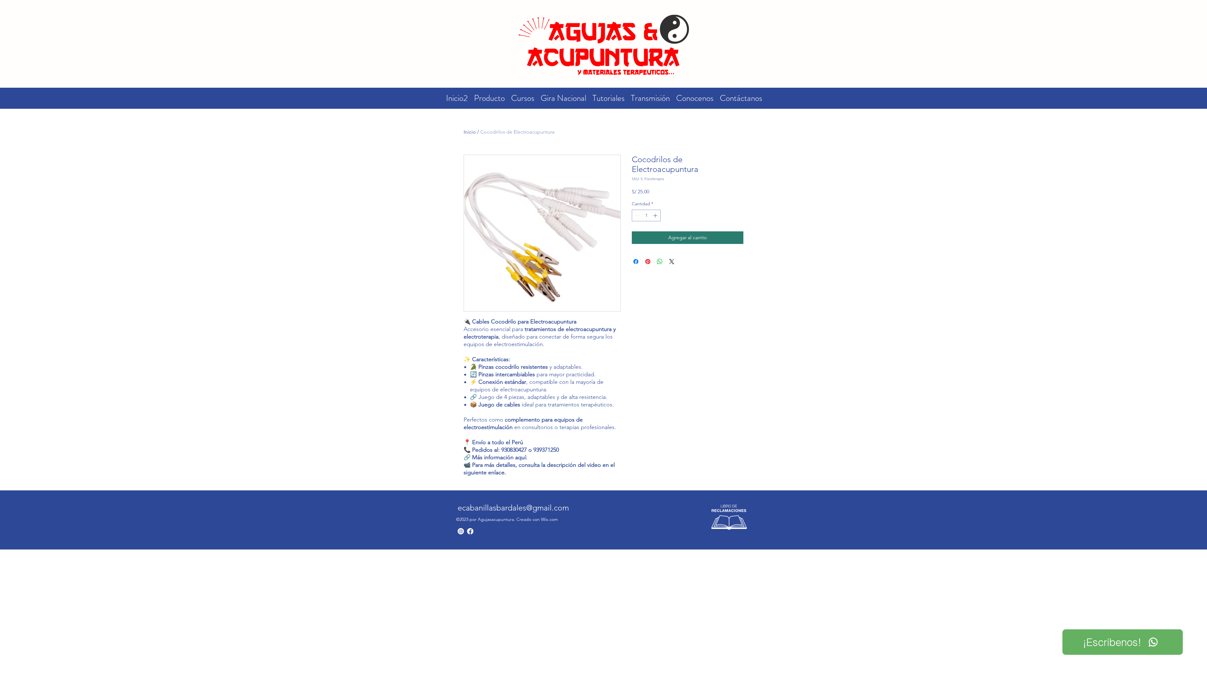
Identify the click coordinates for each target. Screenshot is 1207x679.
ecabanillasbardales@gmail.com (513, 507)
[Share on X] (671, 261)
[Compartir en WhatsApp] (660, 261)
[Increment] (656, 215)
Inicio (470, 132)
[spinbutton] (646, 215)
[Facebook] (470, 531)
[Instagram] (461, 531)
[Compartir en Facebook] (636, 261)
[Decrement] (637, 215)
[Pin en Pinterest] (648, 261)
